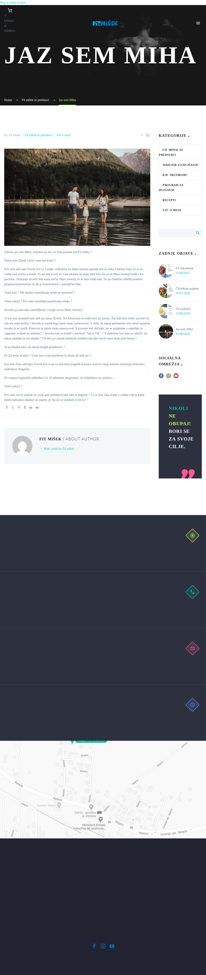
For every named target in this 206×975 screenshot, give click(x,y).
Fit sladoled (183, 309)
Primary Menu (198, 23)
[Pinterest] (19, 407)
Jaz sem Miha (184, 329)
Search (197, 233)
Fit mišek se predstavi (38, 135)
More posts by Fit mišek (59, 448)
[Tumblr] (25, 407)
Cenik (198, 43)
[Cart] (10, 10)
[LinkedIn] (31, 407)
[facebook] (161, 377)
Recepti (169, 200)
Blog (198, 63)
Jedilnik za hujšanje (180, 165)
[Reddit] (37, 407)
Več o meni (63, 135)
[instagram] (168, 377)
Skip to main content (13, 2)
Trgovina (200, 69)
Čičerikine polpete (187, 288)
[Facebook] (6, 407)
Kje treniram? (175, 175)
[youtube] (176, 377)
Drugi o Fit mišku (198, 53)
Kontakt (200, 74)
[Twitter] (12, 407)
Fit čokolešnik (185, 268)
